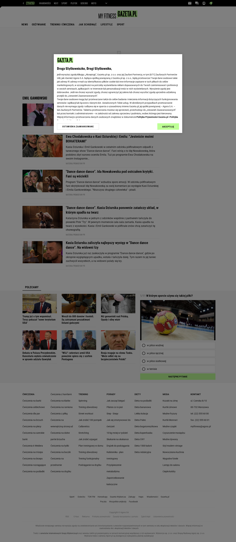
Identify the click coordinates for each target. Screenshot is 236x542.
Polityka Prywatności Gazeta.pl (152, 117)
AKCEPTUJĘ (168, 126)
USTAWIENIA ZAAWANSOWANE (78, 126)
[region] (118, 93)
